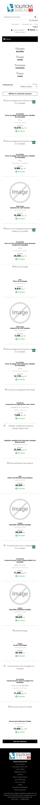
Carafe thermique (20, 645)
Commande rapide (20, 779)
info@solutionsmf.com (20, 772)
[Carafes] (20, 57)
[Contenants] (20, 65)
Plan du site (14, 799)
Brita (20, 279)
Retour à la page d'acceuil (20, 777)
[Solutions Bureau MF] (20, 8)
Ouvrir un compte (20, 782)
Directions (20, 774)
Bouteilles (20, 51)
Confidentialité (24, 799)
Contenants (20, 68)
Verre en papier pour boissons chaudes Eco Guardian (20, 116)
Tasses (20, 76)
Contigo (20, 523)
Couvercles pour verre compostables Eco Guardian (20, 561)
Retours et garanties (20, 790)
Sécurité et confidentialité (20, 787)
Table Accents (20, 206)
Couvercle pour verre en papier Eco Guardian (20, 681)
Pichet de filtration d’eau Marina (20, 478)
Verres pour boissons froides (20, 721)
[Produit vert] (33, 102)
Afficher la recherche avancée (20, 94)
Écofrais (20, 785)
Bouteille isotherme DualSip (20, 525)
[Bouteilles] (20, 48)
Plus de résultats (20, 741)
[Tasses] (20, 73)
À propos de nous (27, 24)
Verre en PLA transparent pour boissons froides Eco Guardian (20, 244)
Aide (36, 24)
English (35, 27)
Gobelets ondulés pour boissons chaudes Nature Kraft (20, 441)
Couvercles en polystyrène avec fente (20, 404)
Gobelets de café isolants (20, 208)
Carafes (20, 59)
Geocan (20, 643)
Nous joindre (15, 24)
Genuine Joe (20, 403)
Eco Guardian (20, 113)
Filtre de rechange (20, 281)
